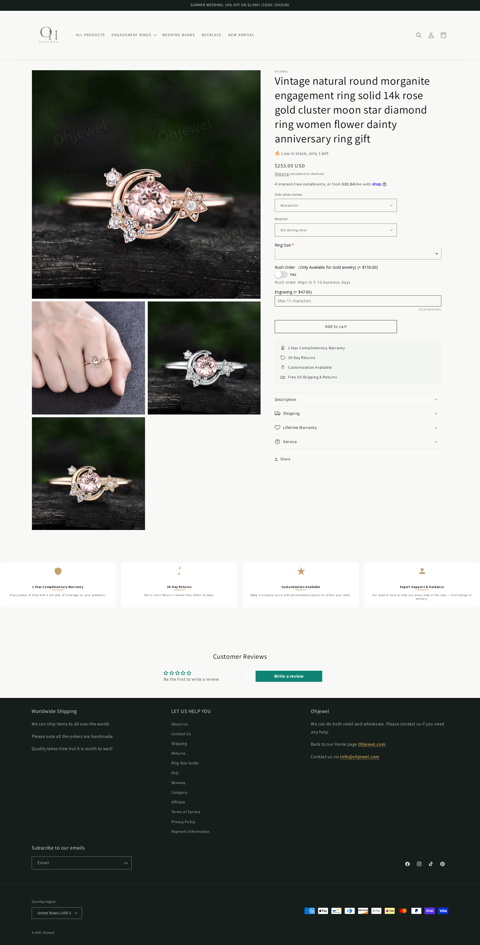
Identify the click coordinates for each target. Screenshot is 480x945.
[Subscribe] (125, 863)
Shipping (282, 174)
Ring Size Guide (185, 762)
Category (179, 792)
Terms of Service (186, 811)
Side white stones (288, 194)
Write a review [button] (288, 676)
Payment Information (190, 831)
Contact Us (181, 733)
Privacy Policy (183, 821)
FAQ (174, 772)
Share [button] (285, 458)
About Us (179, 723)
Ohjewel (49, 932)
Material (281, 219)
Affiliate (178, 801)
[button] (133, 35)
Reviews (178, 782)
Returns (178, 752)
